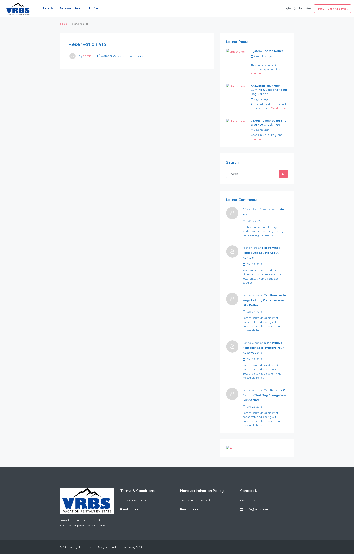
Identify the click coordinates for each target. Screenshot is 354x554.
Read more (258, 73)
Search (48, 8)
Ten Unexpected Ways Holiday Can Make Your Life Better (265, 300)
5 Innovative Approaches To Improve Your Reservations (263, 347)
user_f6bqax (259, 60)
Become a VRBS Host (332, 8)
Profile (93, 8)
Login (287, 8)
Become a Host (71, 8)
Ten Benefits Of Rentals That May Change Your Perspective (265, 395)
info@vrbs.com (257, 509)
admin (87, 56)
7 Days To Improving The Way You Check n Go (268, 122)
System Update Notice (267, 51)
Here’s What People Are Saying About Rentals (261, 253)
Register (305, 8)
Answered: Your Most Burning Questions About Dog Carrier (269, 90)
